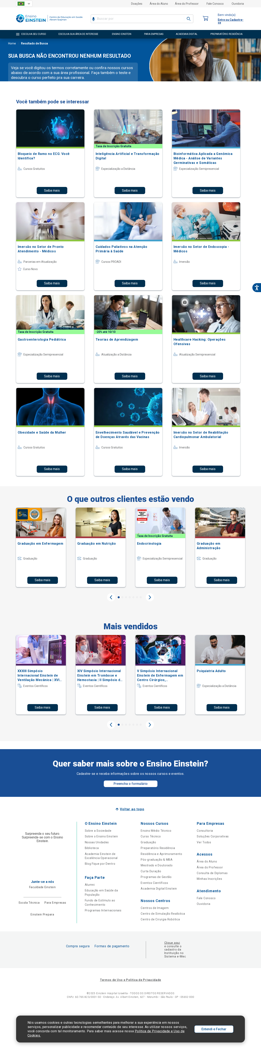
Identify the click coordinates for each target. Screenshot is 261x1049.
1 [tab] (119, 597)
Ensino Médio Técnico (156, 830)
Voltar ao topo (132, 809)
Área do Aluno (159, 3)
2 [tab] (122, 597)
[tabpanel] (41, 547)
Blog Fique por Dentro (100, 863)
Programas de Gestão (156, 877)
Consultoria (205, 830)
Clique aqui (172, 942)
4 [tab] (130, 597)
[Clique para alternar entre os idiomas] (24, 4)
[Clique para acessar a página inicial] (49, 23)
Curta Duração (151, 871)
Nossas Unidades (97, 842)
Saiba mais (52, 190)
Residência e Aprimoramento (161, 854)
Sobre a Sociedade (98, 830)
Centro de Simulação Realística (163, 913)
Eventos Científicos (154, 882)
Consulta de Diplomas (212, 873)
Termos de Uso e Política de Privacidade (130, 980)
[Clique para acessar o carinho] (205, 18)
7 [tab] (141, 597)
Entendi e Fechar (213, 1029)
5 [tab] (133, 597)
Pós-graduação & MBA (157, 859)
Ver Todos (204, 842)
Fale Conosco (215, 3)
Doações (136, 3)
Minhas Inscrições (209, 878)
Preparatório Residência (158, 848)
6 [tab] (137, 597)
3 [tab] (126, 597)
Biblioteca (92, 848)
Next (150, 597)
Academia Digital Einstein (159, 888)
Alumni (90, 884)
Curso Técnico (151, 836)
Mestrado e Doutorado (157, 865)
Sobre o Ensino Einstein (101, 836)
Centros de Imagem (155, 908)
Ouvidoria (238, 3)
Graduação (148, 842)
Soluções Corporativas (213, 836)
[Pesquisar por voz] (93, 19)
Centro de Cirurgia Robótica (160, 919)
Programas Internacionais (103, 910)
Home (12, 43)
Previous (111, 597)
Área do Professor (187, 3)
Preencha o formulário (131, 784)
